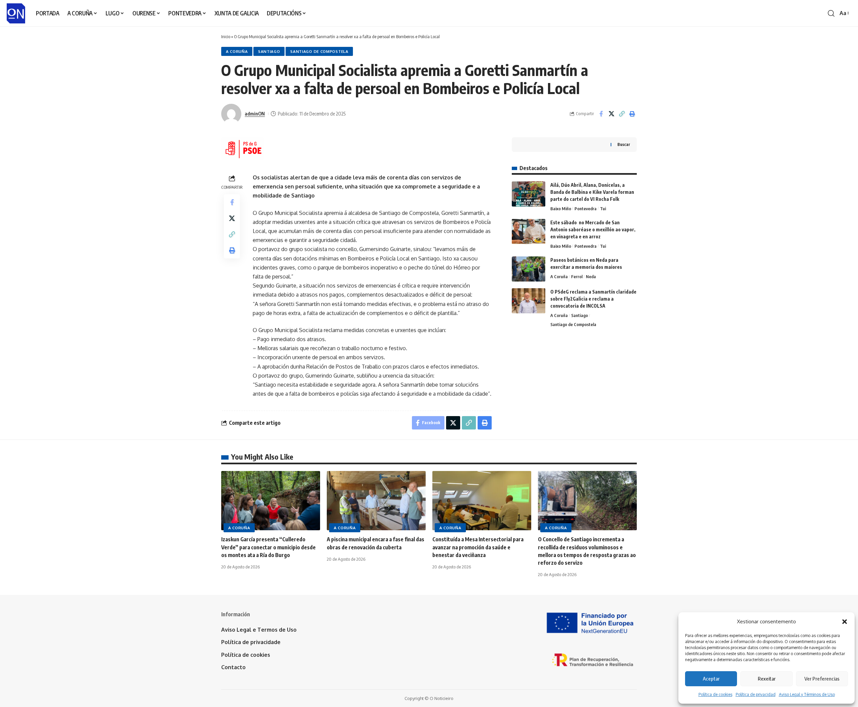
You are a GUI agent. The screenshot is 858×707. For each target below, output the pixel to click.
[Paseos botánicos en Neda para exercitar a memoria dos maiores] (528, 269)
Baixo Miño (560, 208)
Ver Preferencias (822, 679)
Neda (591, 276)
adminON (255, 113)
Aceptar (711, 679)
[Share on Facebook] (601, 113)
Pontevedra (585, 208)
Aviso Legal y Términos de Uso (807, 694)
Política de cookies (715, 694)
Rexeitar (767, 679)
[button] (844, 621)
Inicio (225, 36)
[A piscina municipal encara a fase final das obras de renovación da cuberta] (376, 500)
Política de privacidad (756, 694)
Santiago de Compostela (319, 51)
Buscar (623, 144)
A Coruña (237, 51)
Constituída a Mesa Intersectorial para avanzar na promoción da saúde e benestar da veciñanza (478, 547)
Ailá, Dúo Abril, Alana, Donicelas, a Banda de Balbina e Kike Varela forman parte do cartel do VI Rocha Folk (592, 192)
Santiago (269, 51)
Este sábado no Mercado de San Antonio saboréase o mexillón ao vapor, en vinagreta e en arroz (592, 229)
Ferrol (577, 276)
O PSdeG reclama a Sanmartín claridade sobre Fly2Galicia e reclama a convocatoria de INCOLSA (593, 299)
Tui (603, 208)
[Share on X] (611, 113)
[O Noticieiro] (16, 13)
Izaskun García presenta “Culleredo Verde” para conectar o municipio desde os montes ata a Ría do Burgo (268, 547)
